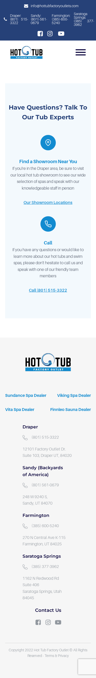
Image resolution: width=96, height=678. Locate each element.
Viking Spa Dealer (74, 395)
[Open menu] (81, 52)
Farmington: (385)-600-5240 (61, 19)
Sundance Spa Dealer (25, 395)
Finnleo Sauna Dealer (70, 409)
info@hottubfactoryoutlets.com (55, 6)
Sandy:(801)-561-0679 (39, 19)
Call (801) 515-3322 (48, 290)
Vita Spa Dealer (19, 409)
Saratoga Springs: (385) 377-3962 (84, 19)
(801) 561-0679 (45, 485)
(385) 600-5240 (45, 526)
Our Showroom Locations (48, 202)
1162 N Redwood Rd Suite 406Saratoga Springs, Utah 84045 (42, 588)
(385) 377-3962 (45, 566)
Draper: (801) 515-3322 (19, 19)
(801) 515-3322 (45, 437)
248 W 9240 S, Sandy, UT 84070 (37, 500)
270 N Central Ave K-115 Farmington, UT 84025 (44, 541)
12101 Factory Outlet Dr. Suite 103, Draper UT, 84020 (47, 452)
